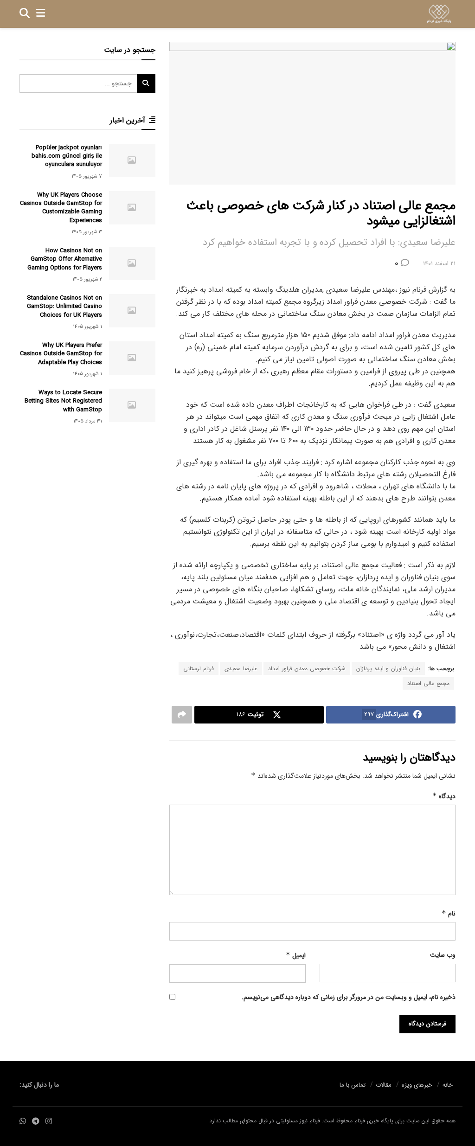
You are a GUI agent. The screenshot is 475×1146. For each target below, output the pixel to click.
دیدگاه (444, 796)
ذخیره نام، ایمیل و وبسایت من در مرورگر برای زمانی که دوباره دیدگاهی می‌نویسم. (349, 997)
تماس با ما (353, 1085)
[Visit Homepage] (439, 14)
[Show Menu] (40, 14)
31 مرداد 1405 (87, 421)
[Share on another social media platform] (182, 714)
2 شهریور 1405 (87, 279)
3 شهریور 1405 (86, 232)
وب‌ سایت (443, 955)
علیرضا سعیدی (241, 668)
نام (449, 914)
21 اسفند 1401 (439, 264)
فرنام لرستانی (198, 668)
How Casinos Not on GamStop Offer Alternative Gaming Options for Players (64, 259)
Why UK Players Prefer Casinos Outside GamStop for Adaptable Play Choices (61, 353)
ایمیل (295, 955)
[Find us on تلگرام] (35, 1121)
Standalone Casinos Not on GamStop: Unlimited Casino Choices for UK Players (64, 306)
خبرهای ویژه (417, 1085)
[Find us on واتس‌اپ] (22, 1121)
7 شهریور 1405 (86, 176)
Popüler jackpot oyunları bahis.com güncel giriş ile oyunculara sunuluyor (67, 156)
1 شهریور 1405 (87, 327)
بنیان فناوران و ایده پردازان (388, 668)
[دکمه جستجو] (24, 14)
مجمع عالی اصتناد (428, 683)
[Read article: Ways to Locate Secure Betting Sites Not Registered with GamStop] (132, 405)
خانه (448, 1085)
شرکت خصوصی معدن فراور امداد (307, 668)
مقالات (384, 1085)
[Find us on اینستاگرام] (48, 1121)
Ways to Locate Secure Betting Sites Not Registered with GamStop (63, 401)
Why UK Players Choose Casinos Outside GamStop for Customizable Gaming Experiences (61, 207)
